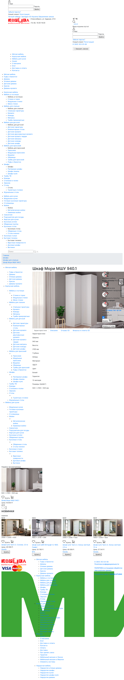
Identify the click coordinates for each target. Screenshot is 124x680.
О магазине (16, 63)
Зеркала (7, 183)
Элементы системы (47, 662)
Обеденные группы (11, 224)
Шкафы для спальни (10, 260)
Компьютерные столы (16, 129)
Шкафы (6, 164)
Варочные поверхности (17, 243)
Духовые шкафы (14, 245)
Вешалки (11, 155)
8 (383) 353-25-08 (80, 44)
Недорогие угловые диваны (51, 668)
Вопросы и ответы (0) (81, 330)
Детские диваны (10, 84)
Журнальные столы (11, 192)
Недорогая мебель (43, 666)
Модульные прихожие (16, 153)
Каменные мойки (14, 212)
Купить (106, 321)
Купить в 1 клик (109, 326)
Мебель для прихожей (12, 146)
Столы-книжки (13, 233)
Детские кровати (14, 132)
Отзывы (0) (65, 330)
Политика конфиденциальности (106, 564)
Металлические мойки (16, 210)
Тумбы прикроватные (16, 120)
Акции (14, 61)
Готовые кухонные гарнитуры (15, 201)
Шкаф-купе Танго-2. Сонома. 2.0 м (106, 545)
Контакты (15, 70)
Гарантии (43, 655)
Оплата (43, 648)
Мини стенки (13, 104)
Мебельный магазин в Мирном (52, 659)
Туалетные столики (15, 190)
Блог (14, 66)
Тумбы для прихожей (16, 160)
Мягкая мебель (18, 54)
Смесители (8, 215)
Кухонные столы (10, 226)
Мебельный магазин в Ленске (51, 657)
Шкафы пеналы (13, 171)
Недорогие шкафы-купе (49, 675)
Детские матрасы (14, 139)
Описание (54, 330)
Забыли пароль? (14, 12)
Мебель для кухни (19, 59)
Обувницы (12, 157)
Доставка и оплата (19, 68)
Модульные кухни (11, 198)
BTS (2, 552)
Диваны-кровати (10, 88)
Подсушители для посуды (14, 217)
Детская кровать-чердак (17, 136)
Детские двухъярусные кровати (20, 134)
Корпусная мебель (19, 56)
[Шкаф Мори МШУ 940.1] (65, 300)
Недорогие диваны (47, 677)
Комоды (11, 115)
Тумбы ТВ (7, 176)
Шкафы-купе (12, 174)
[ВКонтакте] (103, 317)
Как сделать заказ (47, 652)
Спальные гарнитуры (16, 111)
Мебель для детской (12, 122)
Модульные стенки (15, 101)
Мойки (6, 205)
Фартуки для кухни (11, 219)
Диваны (7, 79)
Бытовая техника (10, 238)
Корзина (35, 17)
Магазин (39, 634)
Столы (6, 185)
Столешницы (9, 203)
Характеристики (40, 330)
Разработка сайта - (108, 574)
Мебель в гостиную (11, 94)
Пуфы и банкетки (10, 77)
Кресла (6, 86)
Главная (6, 255)
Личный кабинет (14, 17)
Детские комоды (14, 141)
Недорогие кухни (47, 673)
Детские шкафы (14, 143)
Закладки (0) (26, 17)
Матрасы (11, 118)
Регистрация (24, 14)
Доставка (44, 650)
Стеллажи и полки (11, 181)
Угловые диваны (10, 81)
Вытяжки (11, 247)
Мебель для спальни (11, 106)
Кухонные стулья (10, 236)
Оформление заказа (46, 17)
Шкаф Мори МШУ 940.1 (12, 262)
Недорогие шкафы (47, 670)
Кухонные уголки (10, 222)
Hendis (34, 552)
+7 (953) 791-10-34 (113, 310)
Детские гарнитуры (15, 127)
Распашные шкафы (15, 169)
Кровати (11, 113)
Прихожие (12, 150)
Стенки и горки (14, 99)
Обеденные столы (15, 231)
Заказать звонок (82, 49)
